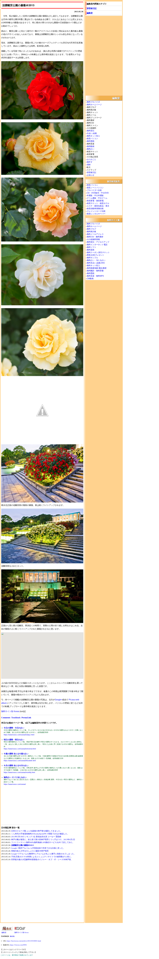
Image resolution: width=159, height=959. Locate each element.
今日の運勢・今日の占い (14, 727)
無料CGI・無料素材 (95, 237)
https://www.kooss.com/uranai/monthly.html (19, 772)
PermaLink (26, 718)
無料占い (90, 149)
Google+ (58, 700)
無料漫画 (90, 250)
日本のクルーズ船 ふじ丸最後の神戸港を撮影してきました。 (36, 831)
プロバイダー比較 (94, 190)
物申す (89, 162)
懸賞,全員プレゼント (95, 255)
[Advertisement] (21, 806)
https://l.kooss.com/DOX (18, 945)
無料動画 (90, 146)
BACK (12, 936)
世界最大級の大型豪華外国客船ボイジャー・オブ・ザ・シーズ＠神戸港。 (42, 860)
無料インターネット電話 (97, 244)
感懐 (89, 165)
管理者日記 (92, 8)
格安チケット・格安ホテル (98, 203)
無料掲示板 (91, 231)
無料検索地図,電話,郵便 (96, 268)
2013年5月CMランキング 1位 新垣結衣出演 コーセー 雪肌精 (36, 837)
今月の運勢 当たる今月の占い (16, 765)
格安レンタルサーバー (96, 214)
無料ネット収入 (93, 136)
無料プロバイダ (93, 102)
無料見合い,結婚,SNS (96, 263)
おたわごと (91, 159)
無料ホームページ (94, 104)
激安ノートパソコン (95, 188)
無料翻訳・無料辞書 (95, 271)
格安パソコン (92, 138)
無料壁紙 (90, 141)
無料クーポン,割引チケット (98, 252)
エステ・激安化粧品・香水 (98, 206)
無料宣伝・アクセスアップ (98, 242)
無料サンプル (92, 258)
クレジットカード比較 (96, 211)
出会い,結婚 (92, 133)
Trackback (15, 718)
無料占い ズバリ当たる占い (15, 777)
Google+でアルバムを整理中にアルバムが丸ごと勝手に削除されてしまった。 (43, 854)
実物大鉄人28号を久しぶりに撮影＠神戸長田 (30, 851)
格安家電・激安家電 (95, 201)
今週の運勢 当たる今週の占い (16, 753)
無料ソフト (91, 247)
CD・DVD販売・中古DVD (98, 193)
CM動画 (90, 278)
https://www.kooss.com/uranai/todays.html (19, 735)
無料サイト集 (113, 219)
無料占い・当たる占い (96, 260)
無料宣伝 (90, 131)
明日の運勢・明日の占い (14, 739)
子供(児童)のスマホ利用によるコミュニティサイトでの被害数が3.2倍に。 (42, 857)
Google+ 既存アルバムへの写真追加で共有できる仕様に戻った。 (38, 848)
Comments (5, 718)
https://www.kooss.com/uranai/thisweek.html (20, 761)
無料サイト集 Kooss (10, 711)
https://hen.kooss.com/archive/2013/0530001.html (24, 941)
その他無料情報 (93, 239)
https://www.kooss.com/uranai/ (15, 784)
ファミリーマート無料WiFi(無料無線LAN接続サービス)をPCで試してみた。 (42, 842)
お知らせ (90, 175)
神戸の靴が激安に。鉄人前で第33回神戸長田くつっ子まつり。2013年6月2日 (43, 839)
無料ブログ (91, 229)
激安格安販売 (113, 181)
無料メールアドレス (95, 234)
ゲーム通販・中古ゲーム (97, 198)
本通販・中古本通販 (95, 195)
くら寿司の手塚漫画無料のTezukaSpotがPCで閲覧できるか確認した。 (40, 834)
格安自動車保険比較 (95, 208)
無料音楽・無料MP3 (95, 276)
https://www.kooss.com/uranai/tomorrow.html (20, 749)
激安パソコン (92, 185)
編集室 (90, 12)
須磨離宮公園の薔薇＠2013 (22, 845)
